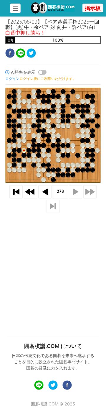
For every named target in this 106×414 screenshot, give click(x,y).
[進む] (75, 191)
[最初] (16, 191)
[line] (20, 53)
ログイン (12, 78)
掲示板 (93, 8)
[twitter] (31, 53)
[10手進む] (90, 191)
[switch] (42, 72)
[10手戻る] (30, 191)
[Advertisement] (53, 267)
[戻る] (45, 191)
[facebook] (10, 53)
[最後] (53, 206)
